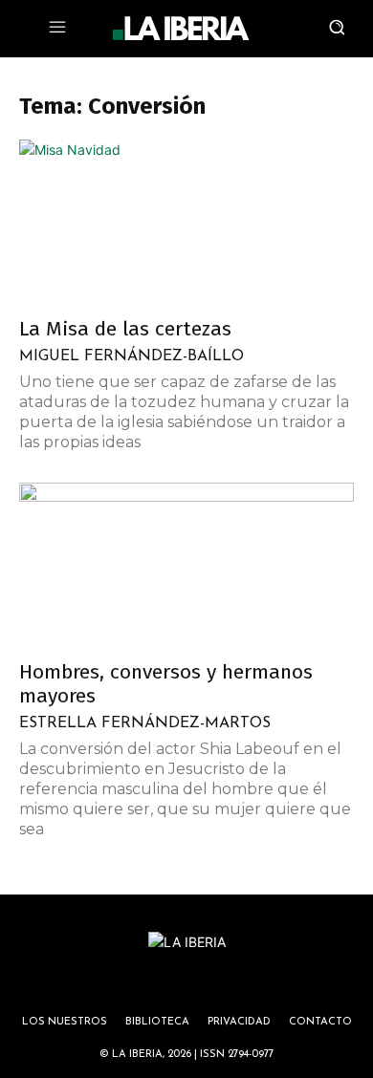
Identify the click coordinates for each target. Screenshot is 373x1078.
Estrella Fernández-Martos (145, 723)
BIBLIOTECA (157, 1022)
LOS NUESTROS (64, 1022)
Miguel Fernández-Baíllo (131, 356)
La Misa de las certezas (125, 328)
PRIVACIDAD (239, 1022)
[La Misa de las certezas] (186, 222)
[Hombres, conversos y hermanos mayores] (186, 565)
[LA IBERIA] (180, 29)
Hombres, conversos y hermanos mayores (166, 683)
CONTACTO (320, 1022)
